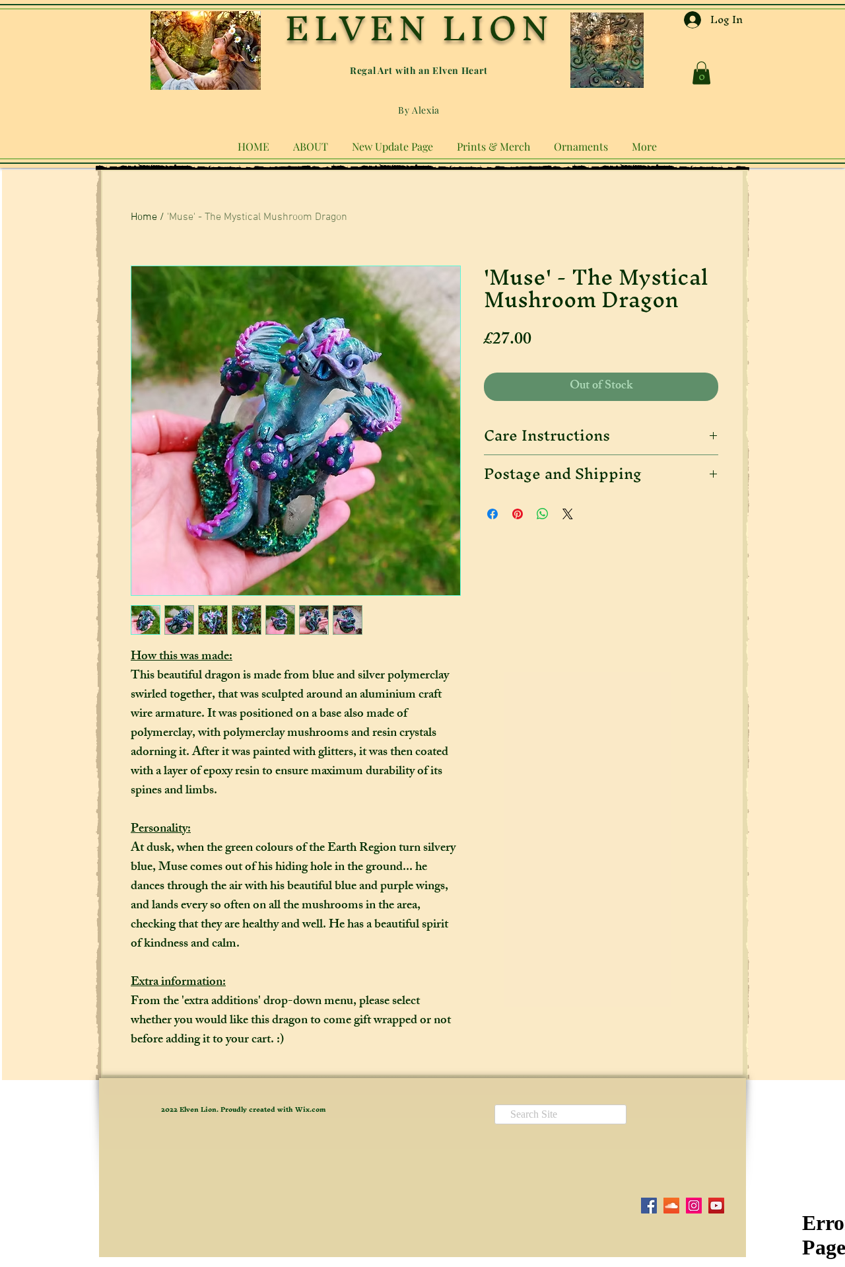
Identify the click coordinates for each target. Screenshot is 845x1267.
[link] (701, 73)
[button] (310, 141)
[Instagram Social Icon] (694, 1205)
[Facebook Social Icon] (649, 1205)
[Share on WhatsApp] (543, 514)
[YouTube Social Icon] (716, 1205)
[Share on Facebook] (492, 514)
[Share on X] (568, 514)
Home (144, 217)
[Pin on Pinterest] (517, 514)
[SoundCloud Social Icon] (671, 1205)
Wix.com (310, 1109)
